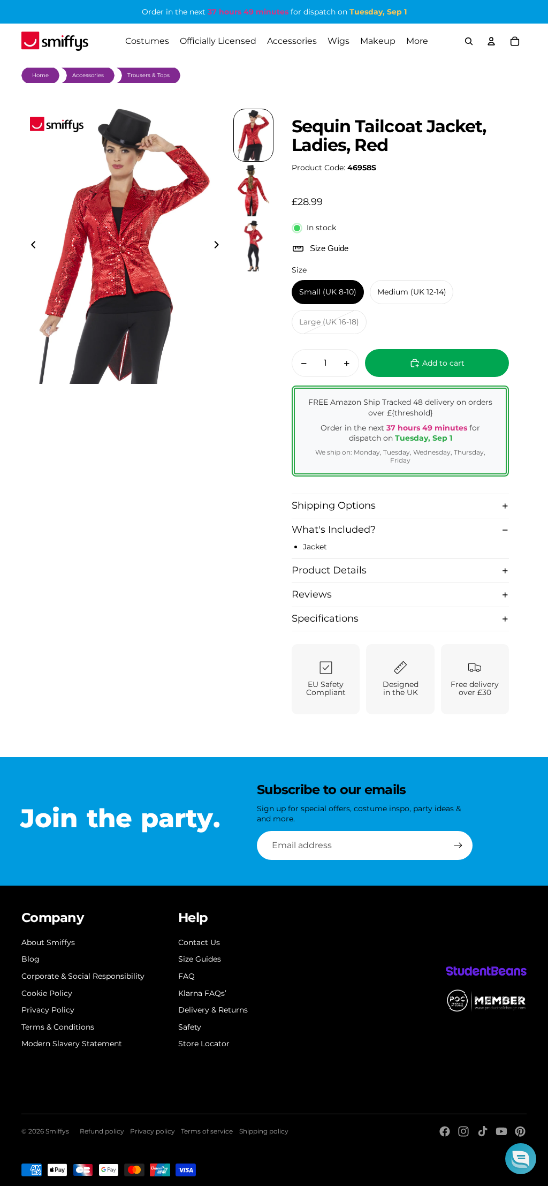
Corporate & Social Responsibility (82, 976)
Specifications (325, 618)
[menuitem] (417, 41)
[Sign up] (458, 845)
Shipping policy (263, 1131)
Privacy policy (152, 1131)
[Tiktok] (482, 1131)
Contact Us (199, 942)
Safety (189, 1027)
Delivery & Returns (213, 1010)
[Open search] (469, 41)
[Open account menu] (491, 41)
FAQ (186, 976)
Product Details (329, 570)
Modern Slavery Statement (71, 1043)
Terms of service (207, 1131)
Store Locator (204, 1043)
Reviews (312, 594)
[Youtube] (501, 1131)
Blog (30, 959)
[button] (520, 1158)
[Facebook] (444, 1131)
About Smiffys (48, 942)
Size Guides (199, 959)
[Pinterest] (520, 1131)
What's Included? (334, 529)
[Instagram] (463, 1131)
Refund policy (102, 1131)
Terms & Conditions (57, 1027)
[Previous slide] (30, 246)
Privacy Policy (47, 1010)
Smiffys (57, 1131)
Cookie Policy (46, 993)
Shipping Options (334, 505)
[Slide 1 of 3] (253, 135)
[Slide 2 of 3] (253, 190)
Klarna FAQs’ (202, 993)
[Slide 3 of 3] (253, 246)
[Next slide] (220, 246)
